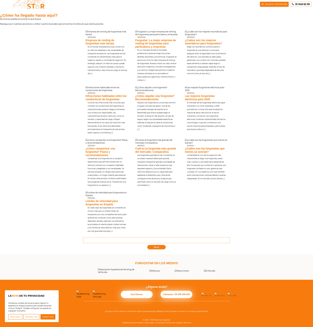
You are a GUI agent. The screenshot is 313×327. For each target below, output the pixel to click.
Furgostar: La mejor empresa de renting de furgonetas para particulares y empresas (155, 43)
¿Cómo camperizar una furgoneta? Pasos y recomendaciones (100, 152)
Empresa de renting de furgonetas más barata (100, 42)
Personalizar (15, 317)
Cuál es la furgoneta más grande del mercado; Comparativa (155, 150)
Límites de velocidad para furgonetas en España (102, 203)
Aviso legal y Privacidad (154, 323)
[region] (32, 306)
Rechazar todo (31, 317)
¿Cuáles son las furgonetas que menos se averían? (205, 150)
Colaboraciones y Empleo (132, 323)
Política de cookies (174, 323)
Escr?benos (137, 294)
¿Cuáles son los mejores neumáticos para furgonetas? (203, 42)
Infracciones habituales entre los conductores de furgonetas (106, 97)
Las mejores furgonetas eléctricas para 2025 (200, 97)
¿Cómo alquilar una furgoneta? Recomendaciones (154, 97)
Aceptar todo (48, 317)
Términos (187, 323)
